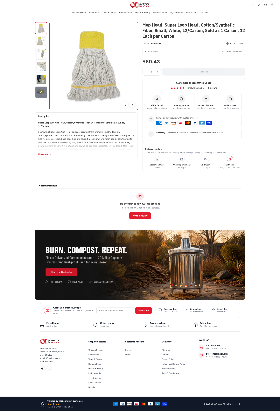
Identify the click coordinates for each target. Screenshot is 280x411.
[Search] (253, 5)
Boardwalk (155, 43)
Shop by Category (97, 341)
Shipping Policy (169, 368)
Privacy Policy (168, 359)
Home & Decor (95, 364)
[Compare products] (265, 5)
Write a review (140, 215)
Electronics (93, 354)
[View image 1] (41, 28)
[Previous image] (125, 105)
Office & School (95, 350)
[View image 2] (41, 41)
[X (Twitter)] (49, 368)
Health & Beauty (95, 368)
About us (166, 350)
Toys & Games (94, 378)
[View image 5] (41, 79)
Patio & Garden (95, 373)
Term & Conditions (170, 373)
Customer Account (134, 341)
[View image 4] (41, 66)
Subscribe (143, 310)
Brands (91, 387)
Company (167, 341)
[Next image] (132, 105)
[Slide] (140, 265)
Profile (128, 354)
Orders (128, 350)
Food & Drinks (94, 382)
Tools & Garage (95, 359)
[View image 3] (41, 54)
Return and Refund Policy (173, 364)
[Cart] (272, 5)
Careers (165, 354)
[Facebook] (42, 368)
